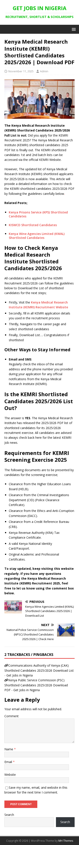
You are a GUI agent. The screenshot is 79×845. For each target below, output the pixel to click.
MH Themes (65, 841)
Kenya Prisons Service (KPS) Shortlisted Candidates (38, 214)
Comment (11, 716)
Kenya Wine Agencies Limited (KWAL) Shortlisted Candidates (37, 236)
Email (8, 762)
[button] (73, 29)
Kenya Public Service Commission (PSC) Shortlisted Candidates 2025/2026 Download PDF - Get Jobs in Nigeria (36, 685)
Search (9, 815)
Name (9, 749)
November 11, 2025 (21, 71)
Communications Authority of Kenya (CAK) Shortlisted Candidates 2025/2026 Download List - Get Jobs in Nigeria (39, 670)
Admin (44, 71)
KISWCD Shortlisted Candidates (33, 225)
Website (10, 774)
